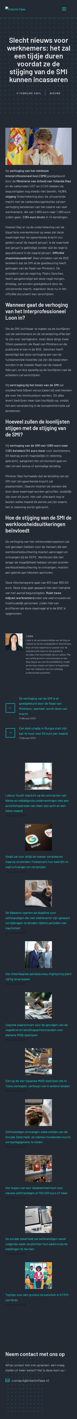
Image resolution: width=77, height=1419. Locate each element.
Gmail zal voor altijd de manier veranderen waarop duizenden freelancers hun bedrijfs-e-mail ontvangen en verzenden (37, 861)
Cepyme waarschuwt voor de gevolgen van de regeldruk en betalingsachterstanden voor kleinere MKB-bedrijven (36, 1030)
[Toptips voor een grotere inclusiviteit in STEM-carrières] (38, 1286)
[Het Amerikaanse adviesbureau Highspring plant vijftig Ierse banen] (38, 965)
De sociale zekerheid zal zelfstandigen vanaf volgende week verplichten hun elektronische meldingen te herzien (36, 1244)
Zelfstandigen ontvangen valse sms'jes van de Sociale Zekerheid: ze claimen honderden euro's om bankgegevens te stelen (38, 1137)
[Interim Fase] (15, 9)
